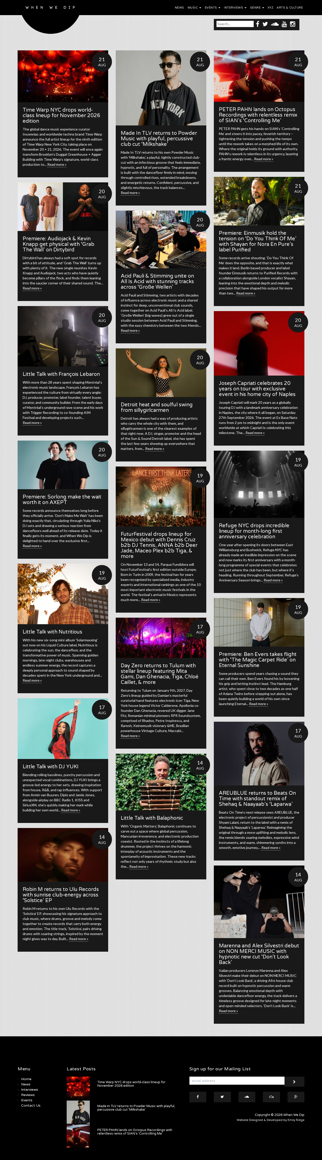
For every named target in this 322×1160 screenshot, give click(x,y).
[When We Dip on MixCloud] (271, 1097)
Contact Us (31, 1105)
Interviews (234, 7)
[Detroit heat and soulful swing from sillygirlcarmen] (161, 372)
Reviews (28, 1095)
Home (26, 1079)
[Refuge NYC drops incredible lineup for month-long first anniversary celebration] (259, 484)
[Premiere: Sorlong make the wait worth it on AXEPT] (63, 465)
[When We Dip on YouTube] (284, 24)
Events (211, 7)
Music (193, 7)
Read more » (56, 164)
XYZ (270, 7)
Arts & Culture (290, 7)
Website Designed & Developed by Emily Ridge (270, 1120)
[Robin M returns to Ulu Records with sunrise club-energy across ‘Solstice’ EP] (63, 855)
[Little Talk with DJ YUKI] (63, 728)
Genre (256, 7)
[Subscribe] (294, 1082)
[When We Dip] (51, 18)
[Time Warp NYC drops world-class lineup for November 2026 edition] (63, 76)
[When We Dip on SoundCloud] (274, 24)
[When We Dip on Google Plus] (296, 1097)
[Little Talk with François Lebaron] (63, 336)
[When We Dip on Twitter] (265, 24)
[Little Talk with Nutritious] (63, 594)
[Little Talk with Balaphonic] (161, 782)
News (179, 7)
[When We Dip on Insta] (293, 24)
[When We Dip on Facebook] (257, 24)
